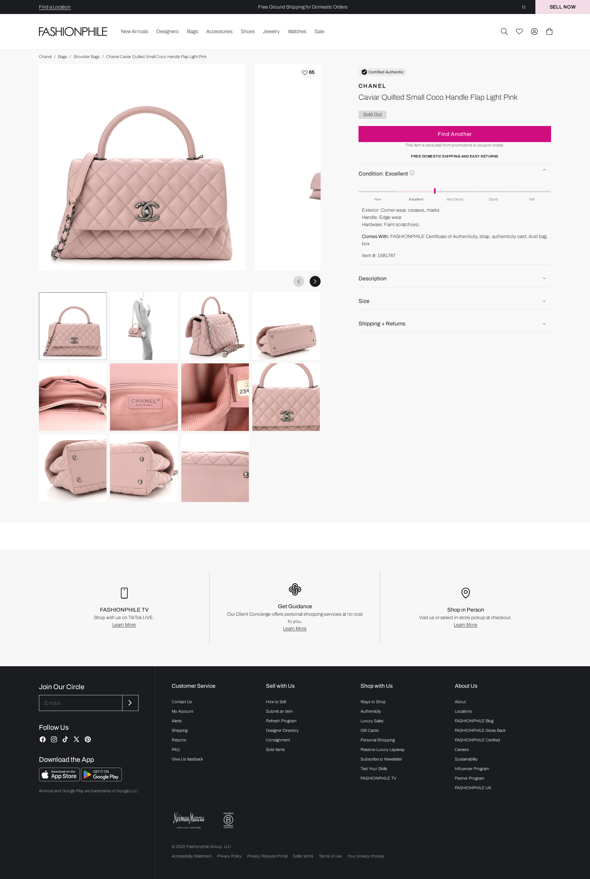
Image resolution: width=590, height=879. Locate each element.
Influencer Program (472, 768)
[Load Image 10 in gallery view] (144, 468)
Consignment (278, 740)
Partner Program (469, 778)
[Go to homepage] (73, 31)
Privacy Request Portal (267, 856)
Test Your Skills (374, 768)
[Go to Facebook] (42, 739)
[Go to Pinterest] (88, 739)
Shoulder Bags (86, 56)
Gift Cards (370, 730)
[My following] (519, 31)
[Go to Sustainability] (228, 820)
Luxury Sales (372, 720)
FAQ (176, 749)
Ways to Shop (373, 701)
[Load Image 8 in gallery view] (286, 397)
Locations (463, 711)
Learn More (124, 624)
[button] (504, 31)
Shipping (179, 730)
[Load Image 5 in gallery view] (73, 397)
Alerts (177, 720)
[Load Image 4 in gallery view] (286, 326)
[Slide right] (315, 281)
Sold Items (275, 749)
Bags (62, 56)
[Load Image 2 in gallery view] (144, 326)
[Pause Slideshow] (524, 7)
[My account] (534, 31)
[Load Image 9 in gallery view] (73, 468)
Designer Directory (282, 730)
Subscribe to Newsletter (381, 759)
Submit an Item (279, 711)
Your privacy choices (365, 856)
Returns (179, 740)
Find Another (455, 134)
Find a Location (55, 7)
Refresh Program (281, 720)
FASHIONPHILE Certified (477, 740)
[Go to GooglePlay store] (101, 779)
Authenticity (371, 711)
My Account (182, 711)
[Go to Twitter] (76, 739)
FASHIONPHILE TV (378, 778)
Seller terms (303, 856)
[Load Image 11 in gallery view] (215, 468)
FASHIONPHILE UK (473, 787)
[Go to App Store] (60, 779)
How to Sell (276, 701)
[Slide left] (298, 281)
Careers (462, 749)
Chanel (45, 56)
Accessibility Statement (192, 856)
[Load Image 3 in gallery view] (215, 326)
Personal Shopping (378, 740)
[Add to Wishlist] (308, 73)
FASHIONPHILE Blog (474, 720)
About (460, 701)
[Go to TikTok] (65, 739)
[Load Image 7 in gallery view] (215, 397)
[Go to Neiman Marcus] (189, 820)
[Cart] (549, 31)
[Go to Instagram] (54, 739)
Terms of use (330, 856)
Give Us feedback (187, 759)
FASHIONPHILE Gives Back (480, 730)
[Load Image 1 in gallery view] (73, 326)
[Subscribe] (129, 703)
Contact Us (182, 701)
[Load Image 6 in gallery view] (144, 397)
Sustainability (466, 759)
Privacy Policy (229, 856)
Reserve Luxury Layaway (383, 749)
